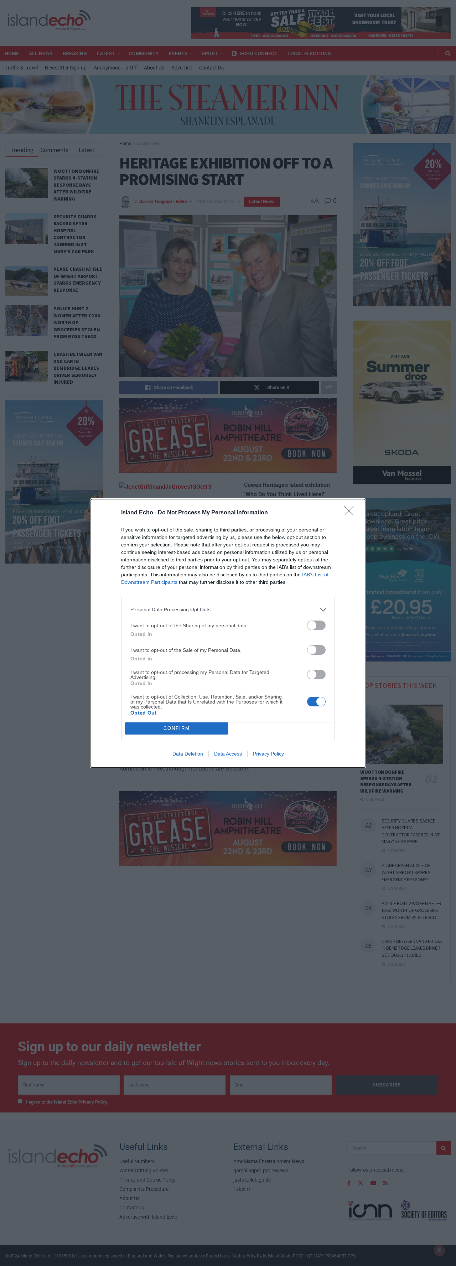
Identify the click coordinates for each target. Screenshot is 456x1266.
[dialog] (228, 633)
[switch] (316, 625)
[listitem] (228, 609)
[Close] (351, 513)
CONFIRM (177, 728)
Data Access (228, 754)
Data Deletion (187, 754)
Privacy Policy (268, 754)
